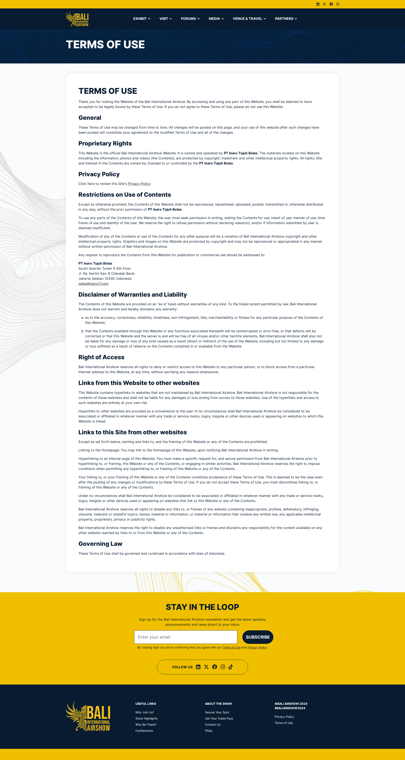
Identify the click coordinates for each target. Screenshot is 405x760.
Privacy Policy (139, 184)
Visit (163, 18)
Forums (188, 18)
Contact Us (212, 724)
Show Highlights (146, 718)
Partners (284, 18)
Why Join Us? (144, 712)
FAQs (208, 730)
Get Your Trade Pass (219, 718)
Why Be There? (145, 724)
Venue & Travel (247, 18)
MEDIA (214, 18)
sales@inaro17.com (93, 283)
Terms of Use (232, 647)
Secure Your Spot (217, 712)
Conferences (144, 730)
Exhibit (140, 18)
